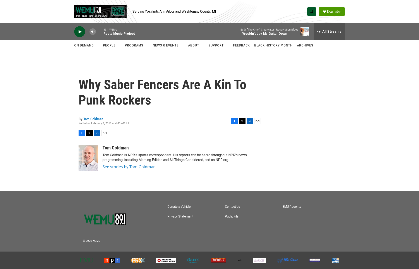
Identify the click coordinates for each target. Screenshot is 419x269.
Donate (333, 11)
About (193, 45)
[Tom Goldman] (88, 158)
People (109, 45)
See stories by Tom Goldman (129, 166)
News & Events (166, 45)
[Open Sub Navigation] (97, 45)
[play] (79, 31)
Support (216, 45)
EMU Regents (292, 206)
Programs (134, 45)
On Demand (84, 45)
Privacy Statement (180, 216)
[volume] (92, 32)
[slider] (99, 31)
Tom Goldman (93, 119)
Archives (305, 45)
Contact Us (232, 206)
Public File (232, 216)
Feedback (241, 45)
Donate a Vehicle (179, 206)
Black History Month (273, 45)
